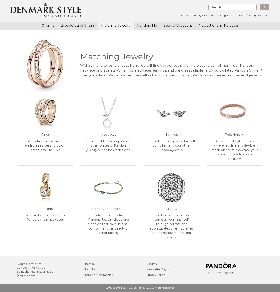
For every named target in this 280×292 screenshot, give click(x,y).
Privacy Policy (155, 274)
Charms (48, 25)
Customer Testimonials (98, 274)
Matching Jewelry (116, 25)
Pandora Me (147, 25)
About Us (89, 269)
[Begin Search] (264, 7)
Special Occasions (178, 25)
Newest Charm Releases (218, 25)
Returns (151, 263)
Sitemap (89, 263)
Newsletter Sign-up (159, 269)
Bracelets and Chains (78, 25)
